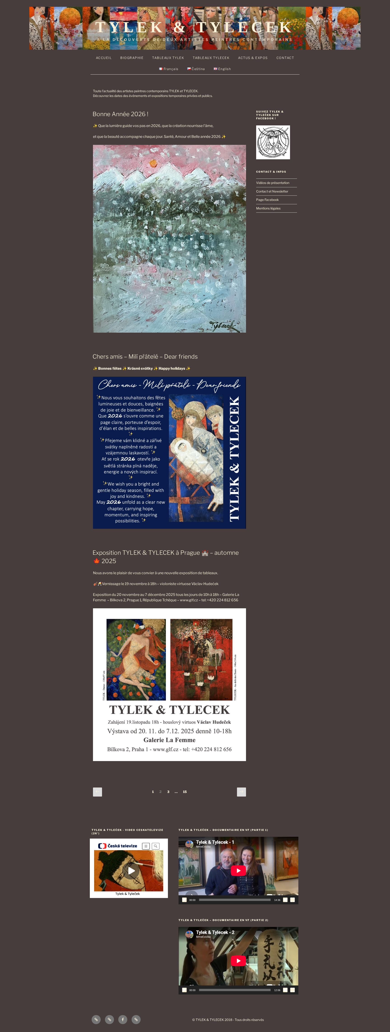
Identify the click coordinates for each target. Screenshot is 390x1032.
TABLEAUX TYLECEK (211, 58)
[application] (238, 870)
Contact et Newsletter (272, 191)
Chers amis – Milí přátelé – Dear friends (145, 356)
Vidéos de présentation (272, 183)
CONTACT (285, 58)
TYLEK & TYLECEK (195, 27)
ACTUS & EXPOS (253, 58)
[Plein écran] (292, 900)
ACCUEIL (104, 58)
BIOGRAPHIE (132, 58)
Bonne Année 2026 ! (120, 114)
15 (186, 792)
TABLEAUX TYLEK (168, 58)
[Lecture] (184, 900)
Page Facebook (267, 200)
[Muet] (285, 900)
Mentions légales (268, 208)
